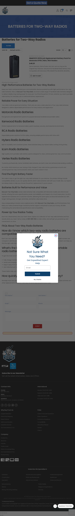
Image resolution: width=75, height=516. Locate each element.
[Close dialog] (55, 235)
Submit (37, 274)
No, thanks (37, 279)
